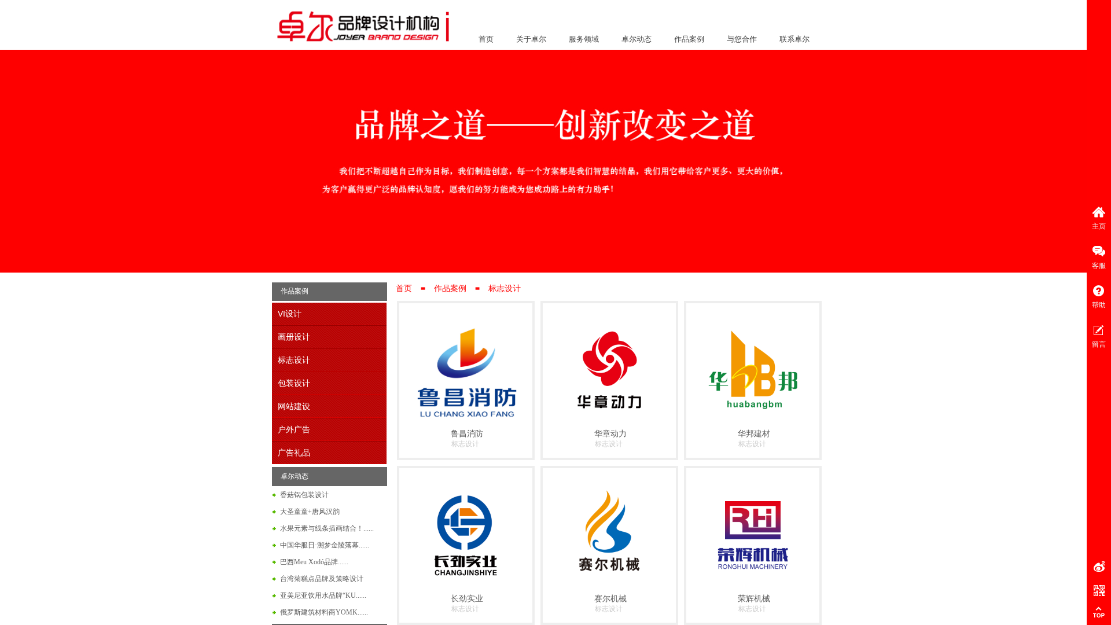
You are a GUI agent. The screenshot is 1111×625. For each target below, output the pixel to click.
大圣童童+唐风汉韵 (310, 512)
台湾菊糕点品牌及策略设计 (321, 579)
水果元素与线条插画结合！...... (327, 528)
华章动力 (610, 433)
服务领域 (584, 39)
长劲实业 (467, 598)
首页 (486, 39)
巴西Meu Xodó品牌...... (314, 562)
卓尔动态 (636, 39)
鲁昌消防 (467, 433)
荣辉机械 (754, 598)
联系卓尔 (794, 39)
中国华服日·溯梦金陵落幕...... (324, 545)
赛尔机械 (610, 598)
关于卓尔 (531, 39)
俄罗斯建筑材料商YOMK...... (324, 612)
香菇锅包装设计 (304, 495)
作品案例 (689, 39)
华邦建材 (754, 433)
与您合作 (742, 39)
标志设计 (504, 288)
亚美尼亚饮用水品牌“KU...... (323, 595)
